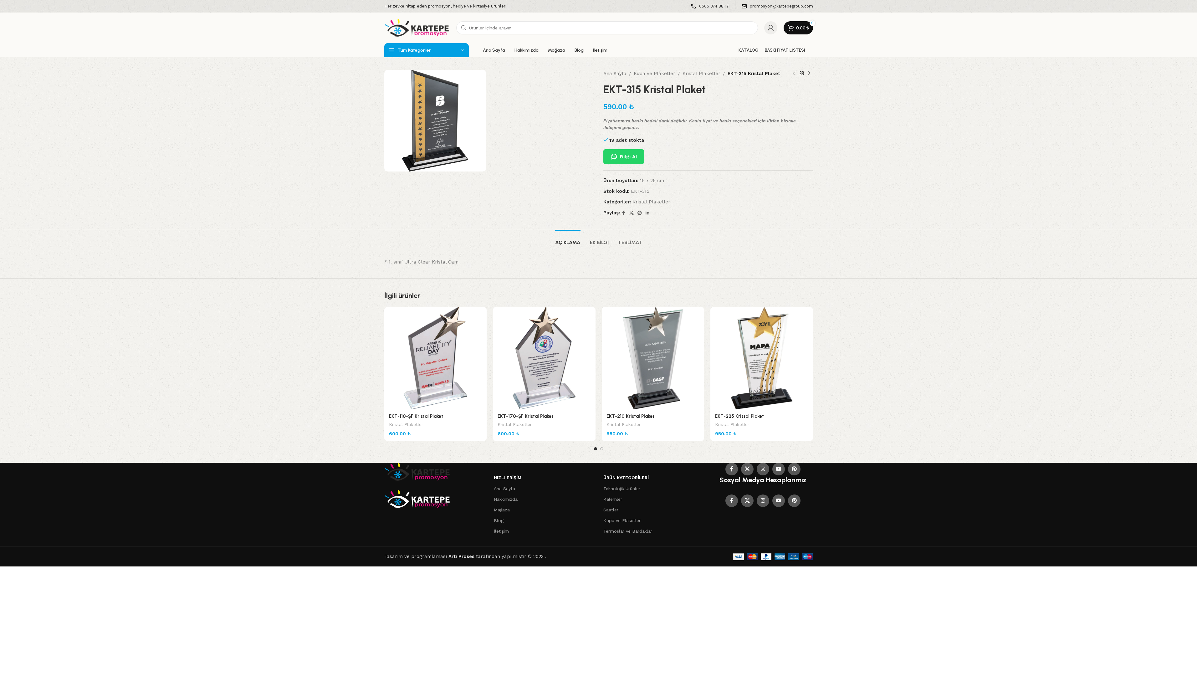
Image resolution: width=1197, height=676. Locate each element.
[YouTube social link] (778, 469)
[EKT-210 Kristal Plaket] (653, 358)
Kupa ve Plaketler (654, 73)
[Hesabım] (770, 28)
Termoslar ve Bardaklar (627, 531)
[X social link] (631, 213)
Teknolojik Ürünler (621, 488)
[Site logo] (417, 27)
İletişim (501, 531)
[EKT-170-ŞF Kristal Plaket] (544, 358)
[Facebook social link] (623, 213)
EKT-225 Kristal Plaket (739, 416)
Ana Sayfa (615, 73)
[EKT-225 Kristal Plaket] (761, 358)
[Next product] (809, 73)
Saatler (610, 509)
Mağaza (502, 509)
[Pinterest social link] (640, 213)
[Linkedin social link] (647, 213)
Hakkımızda (506, 499)
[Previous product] (794, 73)
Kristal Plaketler (701, 73)
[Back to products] (802, 73)
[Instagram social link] (763, 469)
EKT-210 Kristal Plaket (630, 416)
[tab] (568, 239)
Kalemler (612, 499)
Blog (499, 520)
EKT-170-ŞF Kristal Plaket (525, 416)
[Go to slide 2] (601, 448)
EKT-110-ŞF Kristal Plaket (416, 416)
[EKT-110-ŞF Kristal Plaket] (435, 358)
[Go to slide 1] (595, 448)
